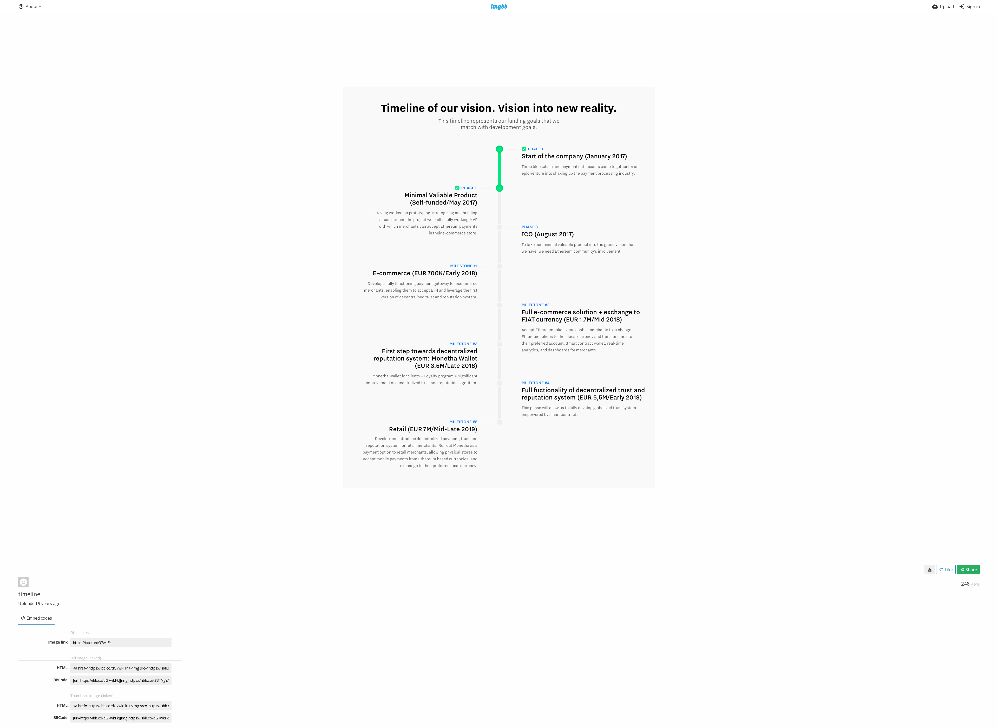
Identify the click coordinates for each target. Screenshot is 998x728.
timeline (29, 594)
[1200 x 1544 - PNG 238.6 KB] (929, 569)
